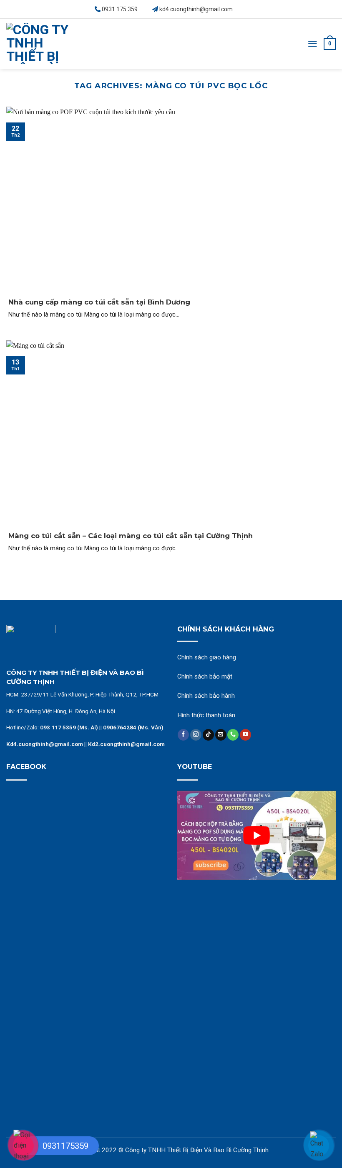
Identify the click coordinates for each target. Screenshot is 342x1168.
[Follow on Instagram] (195, 735)
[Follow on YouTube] (245, 735)
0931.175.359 (120, 9)
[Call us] (233, 735)
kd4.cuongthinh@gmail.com (196, 9)
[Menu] (312, 43)
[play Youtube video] (256, 835)
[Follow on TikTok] (208, 735)
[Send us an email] (220, 735)
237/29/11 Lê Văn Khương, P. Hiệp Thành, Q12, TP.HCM (89, 694)
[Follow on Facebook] (183, 735)
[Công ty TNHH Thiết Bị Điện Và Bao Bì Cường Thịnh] (37, 44)
